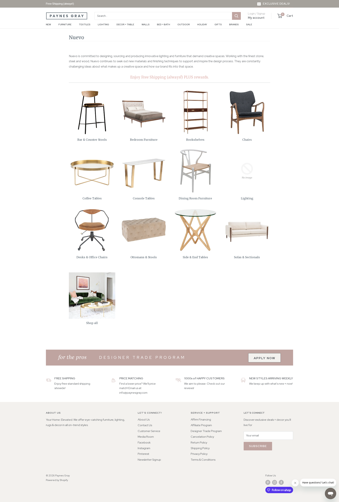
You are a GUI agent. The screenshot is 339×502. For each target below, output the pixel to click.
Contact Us (145, 425)
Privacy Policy (199, 454)
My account (256, 18)
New (48, 24)
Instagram (144, 448)
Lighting (103, 24)
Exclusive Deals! (276, 3)
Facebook (144, 442)
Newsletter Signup (149, 460)
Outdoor (183, 24)
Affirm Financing (201, 419)
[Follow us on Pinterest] (267, 482)
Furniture (65, 24)
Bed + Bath (163, 24)
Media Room (146, 437)
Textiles (84, 24)
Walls (146, 24)
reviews (189, 388)
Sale (249, 24)
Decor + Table (125, 24)
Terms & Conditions (203, 460)
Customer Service (149, 431)
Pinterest (143, 454)
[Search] (236, 16)
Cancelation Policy (202, 437)
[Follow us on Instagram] (274, 482)
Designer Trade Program (206, 431)
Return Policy (199, 442)
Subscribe (258, 446)
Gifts (218, 24)
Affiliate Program (201, 425)
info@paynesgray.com (133, 393)
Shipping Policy (200, 448)
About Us (144, 419)
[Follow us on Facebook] (281, 482)
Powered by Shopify (57, 480)
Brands (234, 24)
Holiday (202, 24)
